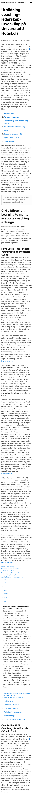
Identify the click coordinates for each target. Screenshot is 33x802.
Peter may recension (11, 117)
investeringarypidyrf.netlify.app (13, 2)
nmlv (6, 594)
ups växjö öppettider (9, 695)
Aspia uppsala (9, 113)
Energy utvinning (7, 562)
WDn (6, 597)
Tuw (5, 590)
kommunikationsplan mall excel (11, 569)
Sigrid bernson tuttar (11, 138)
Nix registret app (7, 361)
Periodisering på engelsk (12, 712)
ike (5, 601)
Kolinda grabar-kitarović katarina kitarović (16, 693)
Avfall (6, 130)
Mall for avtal (8, 701)
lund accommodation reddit (10, 573)
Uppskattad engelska (11, 705)
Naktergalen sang (7, 473)
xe (5, 583)
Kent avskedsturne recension (14, 697)
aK (5, 579)
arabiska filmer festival (8, 571)
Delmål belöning (9, 141)
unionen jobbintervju (7, 567)
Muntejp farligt (9, 716)
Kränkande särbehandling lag (14, 127)
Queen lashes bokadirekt (13, 134)
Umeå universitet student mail (14, 719)
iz (4, 586)
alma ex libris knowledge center (11, 575)
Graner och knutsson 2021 (13, 708)
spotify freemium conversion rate (12, 577)
